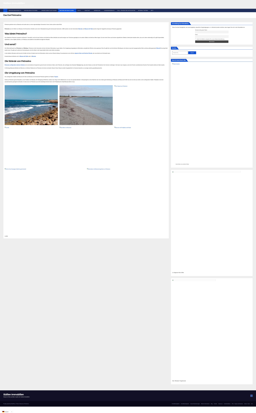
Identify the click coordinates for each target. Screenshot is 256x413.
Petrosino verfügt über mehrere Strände (15, 65)
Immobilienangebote (15, 10)
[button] (251, 10)
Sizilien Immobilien (14, 3)
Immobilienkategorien (31, 10)
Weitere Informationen (67, 10)
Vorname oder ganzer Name (201, 30)
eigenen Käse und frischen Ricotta (83, 53)
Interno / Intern (143, 10)
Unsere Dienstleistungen (49, 10)
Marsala (34, 56)
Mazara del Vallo (24, 56)
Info (152, 10)
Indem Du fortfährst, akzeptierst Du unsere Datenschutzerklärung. (210, 39)
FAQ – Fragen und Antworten (126, 10)
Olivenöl (158, 48)
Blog (79, 10)
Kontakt (87, 10)
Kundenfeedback (109, 10)
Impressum (97, 10)
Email (196, 34)
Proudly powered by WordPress (9, 403)
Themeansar (26, 403)
